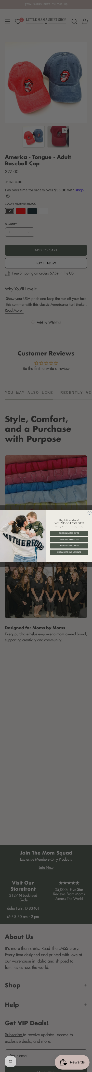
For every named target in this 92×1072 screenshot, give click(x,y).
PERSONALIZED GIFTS (69, 533)
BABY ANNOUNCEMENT (69, 546)
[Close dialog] (89, 512)
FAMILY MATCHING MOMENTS (69, 552)
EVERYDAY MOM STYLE (69, 539)
